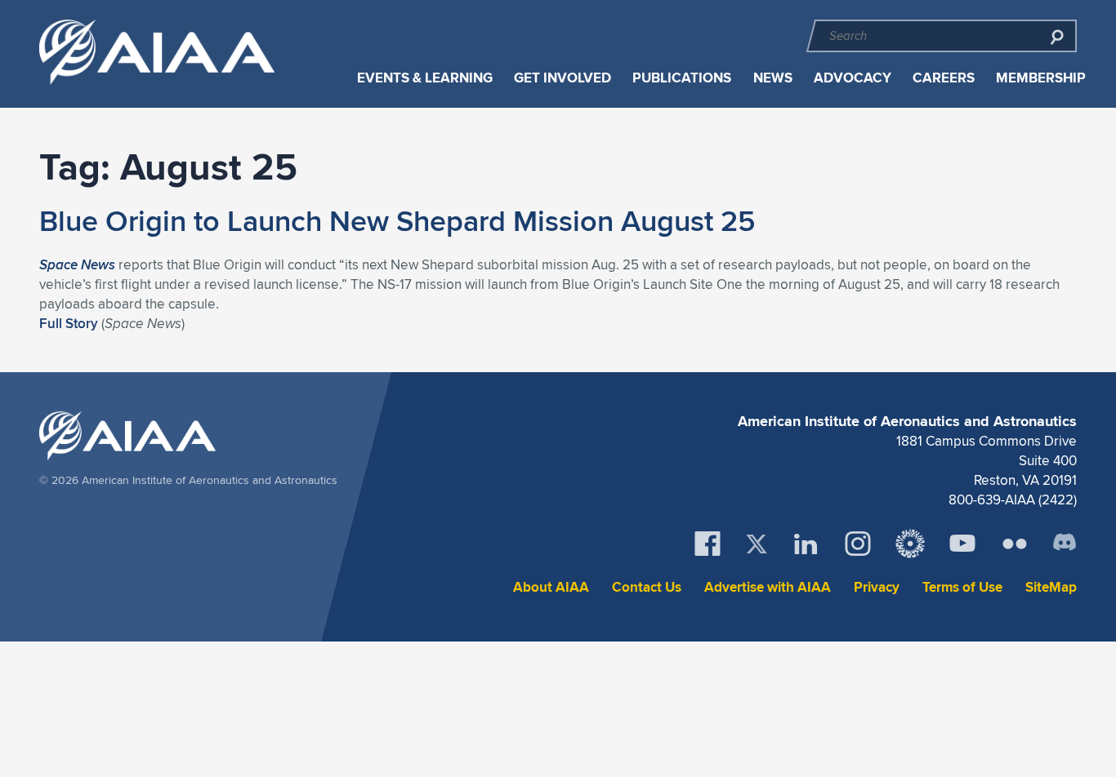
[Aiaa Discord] (1064, 543)
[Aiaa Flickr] (1014, 543)
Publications (681, 78)
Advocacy (852, 78)
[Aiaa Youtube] (962, 543)
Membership (1041, 78)
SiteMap (1051, 587)
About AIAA (551, 587)
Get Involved (562, 78)
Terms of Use (962, 587)
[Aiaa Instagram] (857, 543)
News (772, 78)
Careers (944, 78)
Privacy (876, 587)
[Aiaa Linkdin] (805, 543)
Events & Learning (425, 78)
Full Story (68, 323)
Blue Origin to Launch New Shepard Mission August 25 (397, 220)
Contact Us (646, 587)
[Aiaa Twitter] (756, 544)
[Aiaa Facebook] (707, 543)
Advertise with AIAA (767, 587)
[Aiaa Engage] (910, 543)
